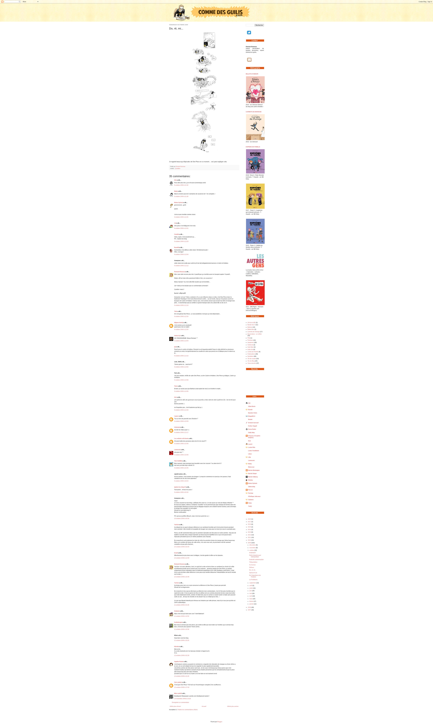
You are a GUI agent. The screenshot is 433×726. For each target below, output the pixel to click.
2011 (249, 537)
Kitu (175, 180)
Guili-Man (250, 347)
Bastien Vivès (252, 413)
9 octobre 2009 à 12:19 (181, 305)
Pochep (250, 493)
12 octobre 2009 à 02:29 (181, 655)
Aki (249, 403)
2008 (249, 607)
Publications (251, 354)
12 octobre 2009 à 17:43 (181, 687)
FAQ (249, 338)
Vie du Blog (251, 361)
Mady (176, 191)
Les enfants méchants (181, 438)
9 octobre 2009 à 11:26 (181, 185)
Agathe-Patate (178, 661)
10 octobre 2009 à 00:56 (181, 518)
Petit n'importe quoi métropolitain (255, 556)
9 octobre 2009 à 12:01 (181, 228)
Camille (176, 234)
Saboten (250, 499)
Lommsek (177, 449)
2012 (249, 535)
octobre (251, 550)
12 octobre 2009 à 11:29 (181, 676)
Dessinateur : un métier (255, 334)
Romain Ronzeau (180, 166)
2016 (249, 524)
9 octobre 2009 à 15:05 (181, 421)
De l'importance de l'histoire (255, 576)
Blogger (219, 722)
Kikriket (176, 646)
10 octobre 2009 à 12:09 (181, 558)
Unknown (177, 427)
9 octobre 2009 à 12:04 (181, 254)
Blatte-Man (251, 329)
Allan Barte (251, 406)
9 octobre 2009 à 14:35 (181, 410)
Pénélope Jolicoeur (254, 496)
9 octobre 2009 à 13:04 (181, 341)
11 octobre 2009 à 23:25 (181, 640)
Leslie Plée (251, 447)
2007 (249, 610)
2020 (249, 519)
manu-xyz (177, 335)
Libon (250, 454)
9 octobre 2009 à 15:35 (181, 443)
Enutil (176, 553)
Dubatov (177, 611)
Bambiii (176, 247)
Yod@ (250, 506)
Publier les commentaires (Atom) (188, 709)
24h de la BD (252, 322)
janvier (251, 604)
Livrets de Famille (253, 352)
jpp (175, 347)
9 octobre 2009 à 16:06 (181, 455)
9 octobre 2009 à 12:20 (181, 316)
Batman (250, 327)
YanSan (176, 524)
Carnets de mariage (254, 331)
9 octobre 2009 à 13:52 (181, 367)
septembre (252, 583)
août (250, 585)
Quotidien (177, 168)
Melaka (250, 480)
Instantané (252, 552)
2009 (249, 543)
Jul (175, 223)
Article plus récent (175, 706)
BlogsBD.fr (251, 416)
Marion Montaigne (254, 470)
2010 (249, 540)
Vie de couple (252, 358)
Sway (250, 503)
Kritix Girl (250, 349)
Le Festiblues (253, 579)
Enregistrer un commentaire (180, 702)
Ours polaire (178, 682)
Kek (249, 441)
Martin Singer (252, 473)
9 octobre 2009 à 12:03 (181, 241)
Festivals (250, 340)
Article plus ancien (232, 706)
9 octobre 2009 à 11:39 (181, 196)
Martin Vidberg (253, 477)
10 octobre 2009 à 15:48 (181, 577)
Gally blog (251, 432)
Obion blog (251, 486)
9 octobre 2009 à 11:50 (181, 217)
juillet (251, 588)
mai (250, 593)
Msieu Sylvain (178, 202)
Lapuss (176, 416)
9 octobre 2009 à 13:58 (181, 380)
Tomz (176, 386)
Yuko (175, 311)
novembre (252, 548)
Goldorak (250, 345)
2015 (249, 527)
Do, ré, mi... (252, 570)
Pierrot (250, 490)
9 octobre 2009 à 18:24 (181, 481)
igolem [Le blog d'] (180, 487)
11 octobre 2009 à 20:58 (181, 629)
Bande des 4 (251, 325)
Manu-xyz (251, 467)
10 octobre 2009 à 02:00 (181, 547)
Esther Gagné (252, 426)
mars (251, 599)
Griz (175, 397)
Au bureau (252, 565)
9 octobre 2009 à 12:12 (181, 265)
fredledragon (178, 622)
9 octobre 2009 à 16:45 (181, 468)
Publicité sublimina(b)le (256, 559)
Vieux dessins (252, 363)
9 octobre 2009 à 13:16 (181, 356)
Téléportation (253, 562)
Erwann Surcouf (253, 423)
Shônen (251, 567)
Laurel (250, 444)
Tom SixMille (178, 461)
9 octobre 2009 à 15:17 (181, 432)
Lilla (249, 457)
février (251, 601)
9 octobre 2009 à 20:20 (181, 492)
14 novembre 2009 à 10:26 (182, 698)
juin (250, 591)
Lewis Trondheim (253, 450)
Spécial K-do (253, 573)
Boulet (250, 419)
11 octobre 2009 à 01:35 (181, 605)
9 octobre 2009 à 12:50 (181, 329)
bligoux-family (178, 322)
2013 (249, 532)
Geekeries (251, 342)
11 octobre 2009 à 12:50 (181, 616)
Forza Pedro (252, 429)
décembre (252, 545)
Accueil (204, 706)
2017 (249, 521)
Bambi (250, 409)
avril (250, 596)
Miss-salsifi (178, 693)
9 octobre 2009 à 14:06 (181, 391)
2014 (249, 529)
